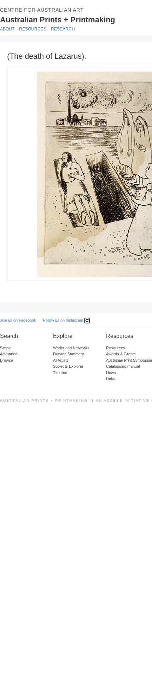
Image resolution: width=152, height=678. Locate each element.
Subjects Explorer (68, 366)
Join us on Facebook (18, 320)
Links (110, 379)
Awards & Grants (121, 354)
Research (63, 29)
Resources (32, 29)
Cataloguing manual (123, 366)
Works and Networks (71, 348)
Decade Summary (68, 354)
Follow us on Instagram (63, 320)
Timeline (60, 373)
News (111, 373)
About (7, 29)
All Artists (61, 360)
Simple (5, 348)
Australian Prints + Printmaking (74, 18)
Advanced (8, 354)
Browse (6, 360)
